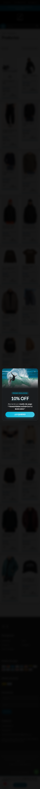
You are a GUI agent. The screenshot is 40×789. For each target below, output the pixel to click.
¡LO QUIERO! (20, 414)
